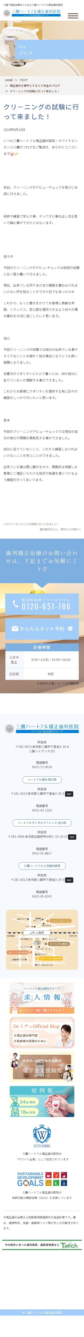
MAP (69, 794)
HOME (9, 80)
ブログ (23, 80)
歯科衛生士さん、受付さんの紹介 (59, 529)
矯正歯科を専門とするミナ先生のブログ (35, 86)
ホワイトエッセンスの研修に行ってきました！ (32, 524)
